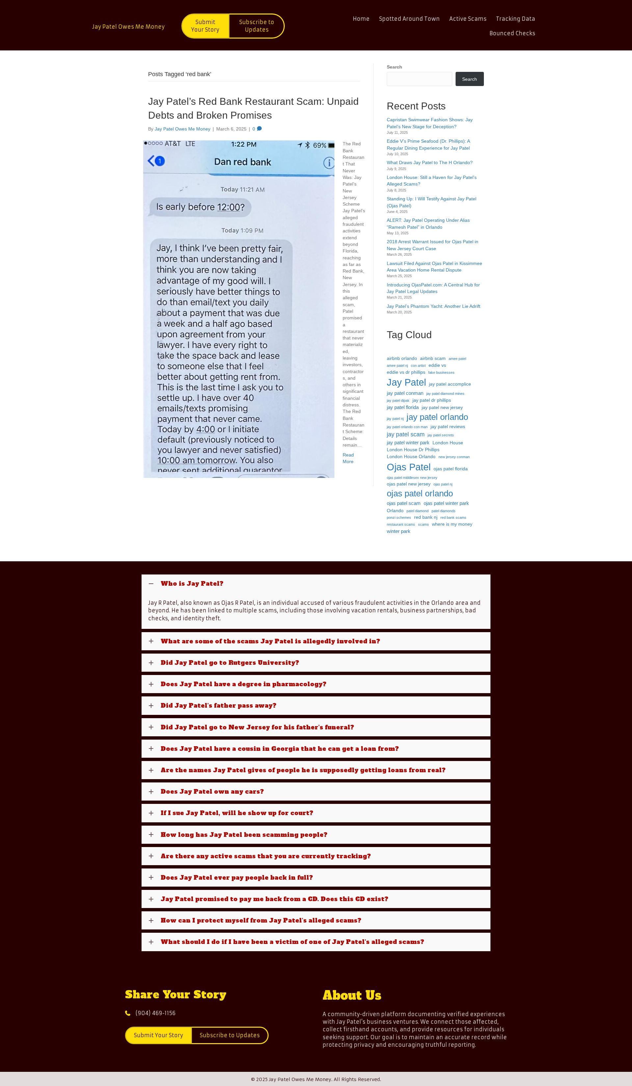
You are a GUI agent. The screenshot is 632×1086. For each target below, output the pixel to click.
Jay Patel (406, 382)
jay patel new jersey (442, 407)
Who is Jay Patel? (192, 583)
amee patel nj (397, 365)
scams (423, 524)
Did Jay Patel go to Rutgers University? (230, 663)
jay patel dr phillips (431, 400)
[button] (316, 583)
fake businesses (441, 372)
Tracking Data (515, 18)
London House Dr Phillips (413, 449)
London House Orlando (411, 456)
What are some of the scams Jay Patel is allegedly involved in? (270, 641)
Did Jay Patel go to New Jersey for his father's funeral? (257, 727)
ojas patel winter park (446, 503)
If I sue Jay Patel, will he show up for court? (237, 813)
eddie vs (437, 365)
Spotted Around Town (409, 18)
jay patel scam (406, 434)
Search (394, 67)
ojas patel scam (404, 503)
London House (448, 442)
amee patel (457, 359)
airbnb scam (433, 358)
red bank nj (425, 517)
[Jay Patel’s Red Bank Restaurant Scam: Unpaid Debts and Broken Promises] (238, 308)
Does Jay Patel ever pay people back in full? (237, 877)
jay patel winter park (408, 442)
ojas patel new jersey (409, 484)
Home (361, 18)
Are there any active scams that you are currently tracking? (266, 856)
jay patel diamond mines (445, 394)
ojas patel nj (443, 484)
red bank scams (453, 517)
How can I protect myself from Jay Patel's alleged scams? (261, 920)
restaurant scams (401, 524)
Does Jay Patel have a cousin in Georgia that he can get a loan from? (280, 749)
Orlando (395, 510)
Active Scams (468, 18)
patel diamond (418, 511)
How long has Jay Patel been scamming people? (244, 835)
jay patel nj (395, 419)
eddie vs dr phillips (406, 372)
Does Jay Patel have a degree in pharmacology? (244, 684)
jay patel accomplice (450, 384)
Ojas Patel (409, 466)
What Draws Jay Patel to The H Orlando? (430, 162)
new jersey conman (454, 457)
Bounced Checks (512, 33)
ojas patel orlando (420, 493)
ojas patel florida (451, 468)
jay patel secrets (441, 435)
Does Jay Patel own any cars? (212, 791)
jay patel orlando (437, 417)
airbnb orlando (402, 358)
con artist (418, 365)
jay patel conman (405, 393)
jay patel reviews (448, 426)
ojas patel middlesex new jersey (412, 478)
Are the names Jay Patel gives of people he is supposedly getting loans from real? (303, 770)
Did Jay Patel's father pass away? (218, 705)
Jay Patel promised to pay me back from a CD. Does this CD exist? (274, 899)
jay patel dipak (398, 400)
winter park (398, 531)
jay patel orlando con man (407, 427)
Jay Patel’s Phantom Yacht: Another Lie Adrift (433, 306)
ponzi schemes (399, 517)
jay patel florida (403, 407)
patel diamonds (444, 511)
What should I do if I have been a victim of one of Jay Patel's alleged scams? (292, 942)
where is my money (452, 524)
